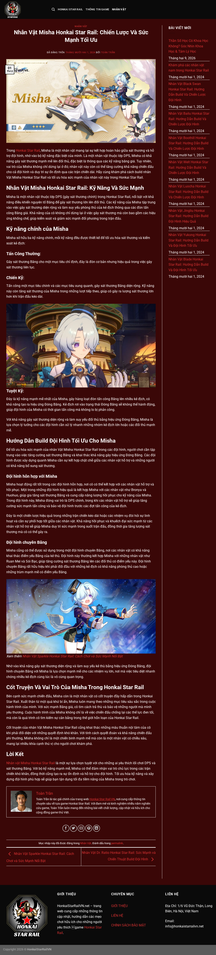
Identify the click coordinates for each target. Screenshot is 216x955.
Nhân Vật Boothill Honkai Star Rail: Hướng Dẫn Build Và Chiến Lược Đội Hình (188, 143)
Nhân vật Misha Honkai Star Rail (30, 763)
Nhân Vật (119, 9)
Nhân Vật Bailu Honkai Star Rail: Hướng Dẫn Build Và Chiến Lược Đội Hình (189, 118)
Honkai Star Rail (70, 9)
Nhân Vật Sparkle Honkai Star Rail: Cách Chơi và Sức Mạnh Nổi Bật (72, 656)
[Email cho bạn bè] (81, 828)
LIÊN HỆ (117, 916)
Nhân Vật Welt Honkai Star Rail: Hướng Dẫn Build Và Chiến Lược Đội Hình (188, 167)
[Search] (53, 9)
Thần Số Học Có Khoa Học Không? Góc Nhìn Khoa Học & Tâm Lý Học (188, 46)
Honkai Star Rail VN (102, 799)
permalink (117, 843)
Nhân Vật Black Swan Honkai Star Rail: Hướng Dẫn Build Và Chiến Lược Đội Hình (187, 92)
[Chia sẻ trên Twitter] (73, 828)
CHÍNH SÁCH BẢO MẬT (128, 925)
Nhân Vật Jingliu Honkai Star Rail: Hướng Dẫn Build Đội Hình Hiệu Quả (188, 216)
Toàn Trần (108, 52)
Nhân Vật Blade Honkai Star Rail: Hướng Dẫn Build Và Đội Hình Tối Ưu (188, 264)
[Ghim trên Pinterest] (88, 828)
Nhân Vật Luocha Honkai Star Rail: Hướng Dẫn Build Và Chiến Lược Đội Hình (188, 191)
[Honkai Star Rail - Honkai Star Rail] (24, 9)
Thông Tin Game (97, 9)
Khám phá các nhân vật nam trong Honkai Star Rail (189, 68)
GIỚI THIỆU (119, 906)
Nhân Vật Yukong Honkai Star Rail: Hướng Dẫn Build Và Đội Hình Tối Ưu (188, 240)
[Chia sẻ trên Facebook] (65, 828)
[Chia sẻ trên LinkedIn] (96, 828)
